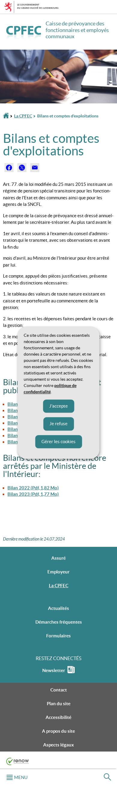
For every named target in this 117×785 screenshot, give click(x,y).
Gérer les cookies (58, 441)
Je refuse (59, 423)
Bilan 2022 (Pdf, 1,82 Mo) (33, 487)
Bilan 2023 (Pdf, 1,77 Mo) (33, 494)
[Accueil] (6, 116)
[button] (17, 777)
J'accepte (58, 405)
